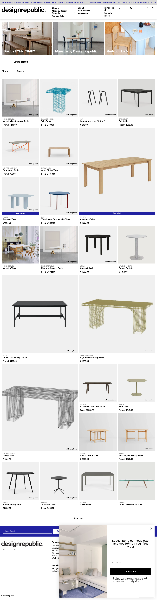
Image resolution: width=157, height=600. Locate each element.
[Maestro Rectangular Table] (20, 98)
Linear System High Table (15, 358)
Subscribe (131, 571)
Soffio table (85, 504)
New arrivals (117, 213)
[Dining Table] (40, 407)
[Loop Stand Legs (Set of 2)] (98, 98)
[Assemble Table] (117, 171)
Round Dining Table (89, 455)
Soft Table (123, 407)
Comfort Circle (87, 268)
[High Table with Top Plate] (117, 314)
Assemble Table (87, 219)
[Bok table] (136, 98)
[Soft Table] (136, 383)
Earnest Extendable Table (92, 407)
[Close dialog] (151, 528)
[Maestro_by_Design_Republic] (78, 38)
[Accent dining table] (20, 481)
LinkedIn (55, 571)
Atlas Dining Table (50, 170)
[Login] (147, 8)
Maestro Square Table (52, 268)
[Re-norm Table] (20, 196)
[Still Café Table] (59, 481)
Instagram (56, 569)
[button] (119, 8)
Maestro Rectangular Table (16, 121)
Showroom (83, 14)
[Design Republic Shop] (24, 10)
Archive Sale (58, 16)
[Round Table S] (136, 245)
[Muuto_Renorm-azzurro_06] (130, 38)
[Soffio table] (98, 481)
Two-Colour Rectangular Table (56, 219)
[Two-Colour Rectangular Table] (59, 196)
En (131, 8)
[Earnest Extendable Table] (98, 383)
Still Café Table (48, 504)
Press (107, 16)
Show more (79, 518)
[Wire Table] (59, 98)
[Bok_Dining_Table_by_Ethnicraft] (27, 38)
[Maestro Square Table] (59, 245)
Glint (12, 596)
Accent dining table (12, 504)
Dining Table (8, 455)
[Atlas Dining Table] (59, 147)
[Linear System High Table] (40, 314)
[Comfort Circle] (98, 245)
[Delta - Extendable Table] (136, 481)
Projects (108, 13)
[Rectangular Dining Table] (136, 432)
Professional (109, 9)
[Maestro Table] (20, 245)
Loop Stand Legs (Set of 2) (92, 121)
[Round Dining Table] (98, 432)
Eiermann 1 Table (11, 170)
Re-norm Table (10, 219)
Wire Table (46, 121)
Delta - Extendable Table (130, 504)
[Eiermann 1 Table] (20, 147)
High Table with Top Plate (92, 358)
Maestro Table (9, 268)
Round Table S (125, 268)
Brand (81, 8)
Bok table (123, 121)
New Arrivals (84, 11)
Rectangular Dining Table (131, 455)
